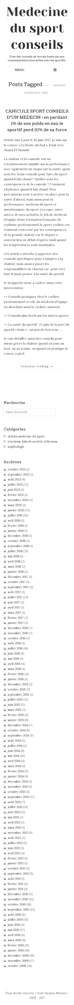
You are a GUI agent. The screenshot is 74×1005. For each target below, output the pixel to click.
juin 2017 (14, 602)
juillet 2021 (15, 484)
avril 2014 (14, 761)
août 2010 (14, 914)
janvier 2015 (16, 720)
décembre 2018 (18, 536)
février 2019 (16, 525)
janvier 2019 (16, 531)
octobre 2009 (17, 966)
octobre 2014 (16, 730)
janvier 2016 (16, 679)
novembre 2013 (18, 786)
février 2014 (16, 771)
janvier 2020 (16, 510)
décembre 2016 (18, 628)
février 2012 (16, 858)
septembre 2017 (18, 587)
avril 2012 (14, 853)
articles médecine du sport (26, 436)
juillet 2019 (15, 515)
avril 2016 (14, 664)
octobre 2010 (17, 904)
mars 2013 (14, 827)
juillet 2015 (15, 699)
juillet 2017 (15, 597)
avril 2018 (14, 561)
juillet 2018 (15, 551)
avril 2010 (14, 935)
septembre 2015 (18, 694)
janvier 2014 (16, 776)
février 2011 (15, 884)
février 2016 (16, 674)
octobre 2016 (16, 638)
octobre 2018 (16, 541)
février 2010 (16, 945)
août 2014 (14, 740)
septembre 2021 (18, 474)
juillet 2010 (15, 919)
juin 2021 (14, 490)
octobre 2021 (16, 469)
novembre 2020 (18, 500)
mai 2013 (13, 817)
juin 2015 (14, 704)
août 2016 (14, 643)
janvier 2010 (16, 950)
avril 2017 (14, 607)
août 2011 (14, 879)
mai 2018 (13, 556)
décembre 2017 (18, 577)
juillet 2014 (15, 746)
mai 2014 (13, 756)
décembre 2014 (18, 725)
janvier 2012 (16, 863)
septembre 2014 (18, 735)
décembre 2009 (18, 955)
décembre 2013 (18, 781)
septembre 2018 (18, 546)
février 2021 (16, 495)
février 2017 (16, 618)
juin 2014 (14, 751)
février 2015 (16, 715)
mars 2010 (14, 940)
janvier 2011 (15, 889)
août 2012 (14, 838)
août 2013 (14, 802)
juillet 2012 (15, 843)
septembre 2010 (18, 909)
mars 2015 (14, 710)
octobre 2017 (16, 582)
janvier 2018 (16, 572)
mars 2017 (14, 612)
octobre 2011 (16, 868)
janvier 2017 (16, 623)
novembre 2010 (18, 899)
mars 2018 (14, 566)
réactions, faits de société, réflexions (32, 441)
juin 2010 (14, 925)
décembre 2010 (18, 894)
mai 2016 (13, 658)
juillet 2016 (15, 648)
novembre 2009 (18, 961)
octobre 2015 (17, 689)
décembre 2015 (18, 684)
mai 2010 (13, 930)
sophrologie (16, 446)
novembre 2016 (18, 633)
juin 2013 (14, 812)
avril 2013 (14, 822)
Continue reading (37, 366)
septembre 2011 (18, 873)
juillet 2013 (15, 807)
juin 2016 (14, 653)
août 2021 (14, 479)
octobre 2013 (16, 792)
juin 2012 (14, 848)
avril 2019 (14, 520)
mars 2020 (15, 505)
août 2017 (14, 592)
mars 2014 (14, 766)
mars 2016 (14, 669)
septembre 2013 (18, 797)
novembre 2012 (18, 833)
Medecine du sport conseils (37, 28)
